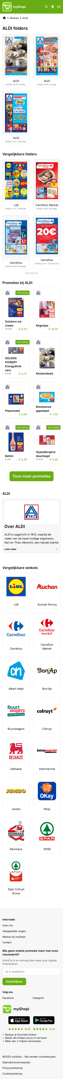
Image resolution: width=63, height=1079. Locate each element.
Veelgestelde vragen (14, 931)
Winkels (14, 18)
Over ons (7, 925)
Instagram (38, 997)
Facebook (8, 997)
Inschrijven (14, 981)
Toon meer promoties (31, 476)
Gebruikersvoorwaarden (16, 1062)
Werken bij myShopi (14, 936)
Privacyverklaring (12, 1067)
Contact (6, 942)
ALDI (25, 18)
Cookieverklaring (12, 1073)
